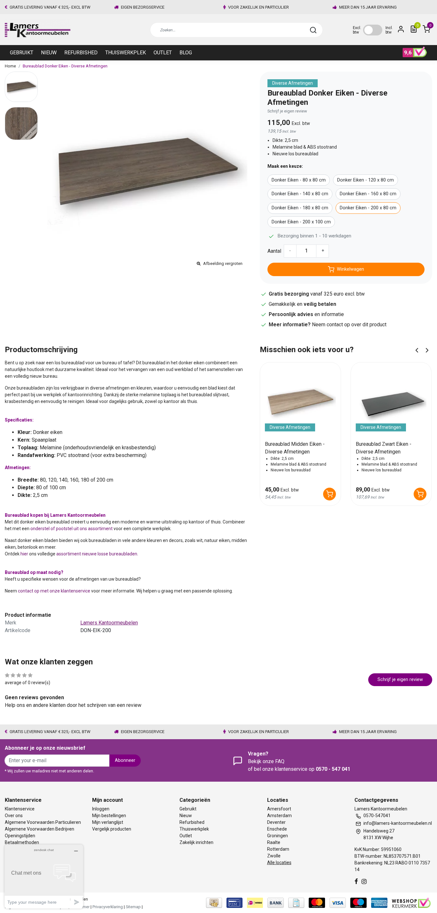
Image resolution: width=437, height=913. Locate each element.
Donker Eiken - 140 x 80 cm (300, 194)
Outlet (163, 53)
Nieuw (49, 53)
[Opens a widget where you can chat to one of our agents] (43, 876)
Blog (185, 53)
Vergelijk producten (111, 829)
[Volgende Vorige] (427, 350)
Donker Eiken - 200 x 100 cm (301, 222)
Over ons (14, 815)
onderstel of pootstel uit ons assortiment (71, 528)
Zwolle (274, 855)
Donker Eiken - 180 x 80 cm (300, 208)
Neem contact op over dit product (349, 324)
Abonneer (125, 760)
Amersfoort (279, 808)
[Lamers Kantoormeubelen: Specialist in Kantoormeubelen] (37, 29)
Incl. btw (389, 30)
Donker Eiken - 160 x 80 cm (368, 194)
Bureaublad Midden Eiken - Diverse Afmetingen (295, 448)
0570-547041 (377, 815)
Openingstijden (20, 835)
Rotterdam (278, 849)
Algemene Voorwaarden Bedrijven (39, 829)
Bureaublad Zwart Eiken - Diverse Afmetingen (383, 448)
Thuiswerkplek (125, 53)
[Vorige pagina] (417, 350)
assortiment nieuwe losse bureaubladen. (96, 553)
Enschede (277, 829)
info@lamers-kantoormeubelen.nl (397, 823)
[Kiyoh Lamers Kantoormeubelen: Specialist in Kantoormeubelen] (414, 52)
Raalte (273, 842)
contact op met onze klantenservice (54, 590)
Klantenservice (20, 808)
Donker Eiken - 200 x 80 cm (368, 208)
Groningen (277, 835)
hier (24, 553)
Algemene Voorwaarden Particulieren (43, 822)
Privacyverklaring (107, 906)
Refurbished (81, 53)
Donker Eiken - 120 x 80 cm (365, 180)
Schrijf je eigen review (287, 111)
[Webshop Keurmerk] (411, 902)
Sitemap (133, 906)
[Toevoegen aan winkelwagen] (329, 494)
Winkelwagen (350, 269)
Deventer (276, 822)
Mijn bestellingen (109, 815)
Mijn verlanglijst (107, 822)
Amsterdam (279, 815)
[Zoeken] (313, 30)
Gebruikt (21, 53)
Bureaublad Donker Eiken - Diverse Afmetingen (65, 66)
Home (10, 66)
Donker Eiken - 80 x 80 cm (299, 180)
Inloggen (100, 808)
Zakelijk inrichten (196, 842)
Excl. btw (357, 30)
